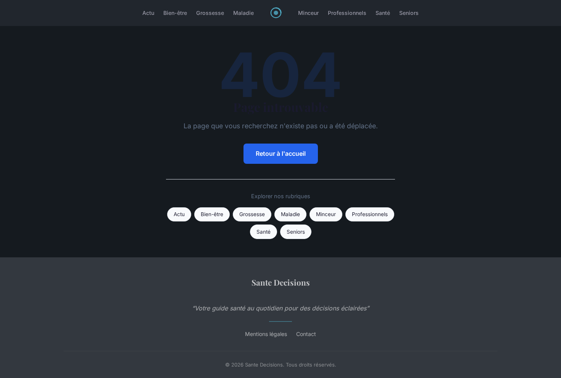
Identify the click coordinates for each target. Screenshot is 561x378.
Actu (148, 13)
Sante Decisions (280, 282)
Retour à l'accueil (281, 153)
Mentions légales (266, 334)
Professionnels (347, 13)
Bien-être (175, 13)
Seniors (409, 13)
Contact (306, 334)
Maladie (243, 13)
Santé (383, 13)
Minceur (308, 13)
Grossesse (210, 13)
